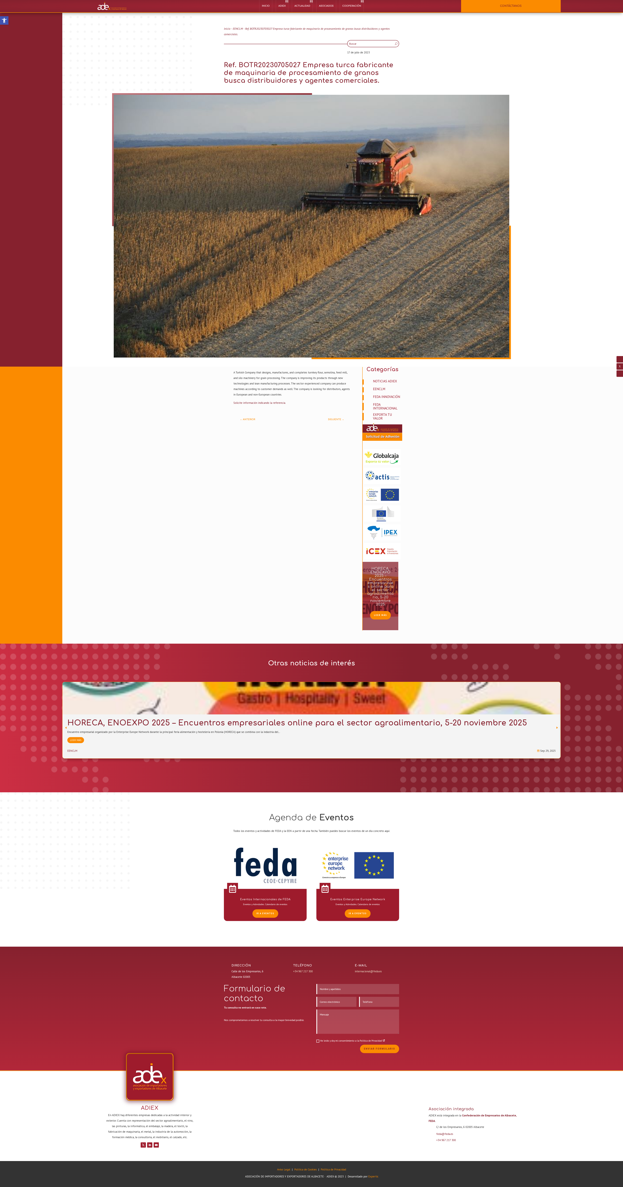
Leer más (380, 615)
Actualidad (302, 6)
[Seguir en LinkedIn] (149, 1145)
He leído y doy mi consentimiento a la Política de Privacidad (351, 1040)
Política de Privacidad (333, 1169)
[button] (4, 20)
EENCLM (238, 29)
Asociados (326, 6)
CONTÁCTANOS (511, 6)
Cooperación (351, 6)
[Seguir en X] (143, 1145)
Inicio (266, 6)
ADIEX (282, 6)
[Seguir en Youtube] (156, 1145)
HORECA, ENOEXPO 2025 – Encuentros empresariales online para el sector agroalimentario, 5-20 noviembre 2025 (380, 586)
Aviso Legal (283, 1169)
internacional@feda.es (368, 971)
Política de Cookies (306, 1169)
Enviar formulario (379, 1048)
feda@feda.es (444, 1134)
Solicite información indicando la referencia (259, 403)
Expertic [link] (373, 1176)
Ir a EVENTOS (265, 913)
